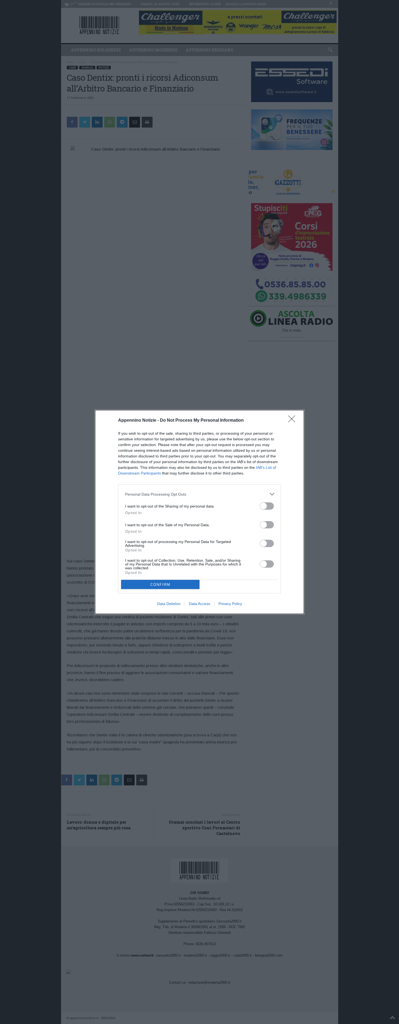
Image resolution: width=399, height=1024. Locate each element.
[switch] (267, 506)
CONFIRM (160, 585)
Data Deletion (168, 604)
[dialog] (199, 512)
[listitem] (199, 494)
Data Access (199, 604)
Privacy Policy (230, 604)
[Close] (293, 420)
